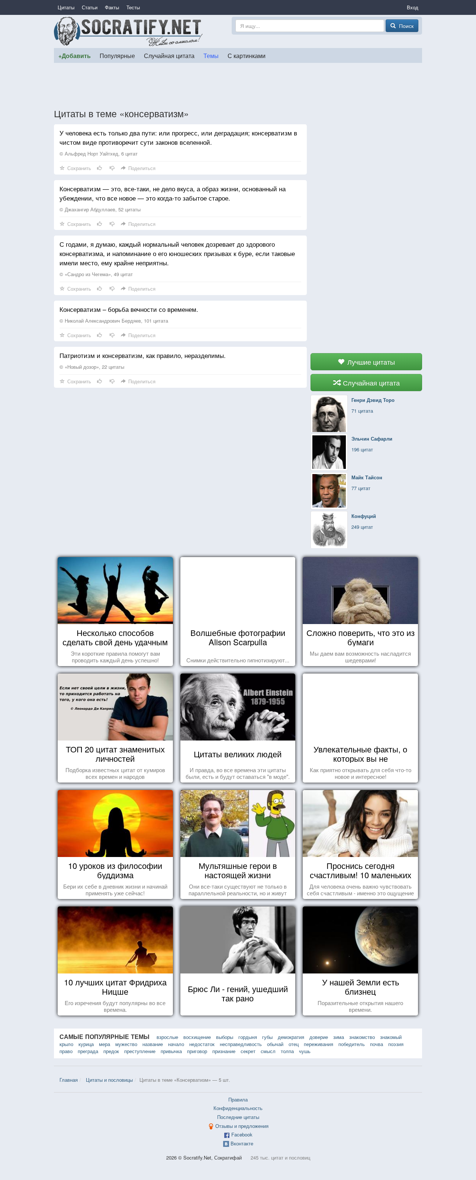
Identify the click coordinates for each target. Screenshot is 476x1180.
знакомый (391, 1036)
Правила (238, 1099)
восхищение (197, 1036)
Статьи (89, 7)
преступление (139, 1051)
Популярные (117, 55)
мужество (126, 1044)
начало (176, 1044)
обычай (275, 1044)
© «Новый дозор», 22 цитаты (92, 366)
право (66, 1051)
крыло (66, 1044)
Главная (69, 1079)
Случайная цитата (169, 55)
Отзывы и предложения (241, 1125)
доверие (318, 1036)
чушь (305, 1051)
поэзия (395, 1044)
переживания (318, 1044)
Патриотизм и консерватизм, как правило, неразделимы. (143, 355)
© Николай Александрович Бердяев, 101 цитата (114, 320)
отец (294, 1044)
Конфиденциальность (238, 1108)
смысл (268, 1051)
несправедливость (241, 1044)
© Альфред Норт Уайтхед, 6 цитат (99, 153)
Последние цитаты (238, 1116)
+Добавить (74, 55)
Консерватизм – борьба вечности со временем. (129, 309)
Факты (112, 7)
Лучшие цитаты (370, 362)
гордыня (247, 1036)
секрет (248, 1051)
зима (338, 1036)
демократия (291, 1036)
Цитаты (66, 7)
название (152, 1044)
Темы (211, 55)
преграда (88, 1051)
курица (86, 1044)
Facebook (242, 1134)
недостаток (202, 1044)
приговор (197, 1051)
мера (104, 1044)
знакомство (362, 1036)
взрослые (167, 1036)
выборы (224, 1036)
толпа (287, 1051)
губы (267, 1036)
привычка (171, 1051)
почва (376, 1044)
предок (111, 1051)
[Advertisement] (238, 85)
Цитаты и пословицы (109, 1079)
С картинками (247, 55)
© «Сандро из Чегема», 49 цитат (96, 274)
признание (223, 1051)
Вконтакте (242, 1143)
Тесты (133, 7)
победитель (351, 1044)
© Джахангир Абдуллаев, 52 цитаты (100, 209)
